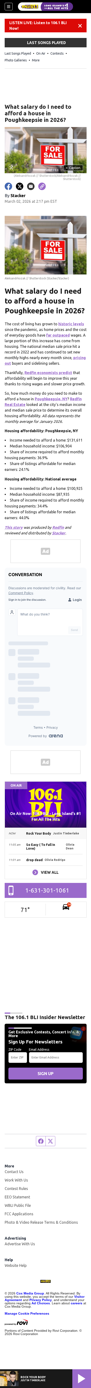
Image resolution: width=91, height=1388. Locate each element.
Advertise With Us (20, 1244)
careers (76, 1303)
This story (14, 527)
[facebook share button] (8, 186)
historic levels (71, 324)
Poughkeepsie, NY (51, 399)
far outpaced (58, 335)
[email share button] (31, 186)
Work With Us (16, 1180)
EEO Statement (17, 1197)
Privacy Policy (40, 1300)
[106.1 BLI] (46, 6)
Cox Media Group (30, 1293)
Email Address (39, 1049)
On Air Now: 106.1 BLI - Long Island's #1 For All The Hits (45, 816)
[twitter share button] (19, 186)
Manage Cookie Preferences (27, 1313)
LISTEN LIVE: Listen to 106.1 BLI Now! (38, 25)
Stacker (58, 533)
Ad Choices (41, 1303)
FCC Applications (19, 1214)
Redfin (58, 527)
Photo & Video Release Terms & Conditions (41, 1222)
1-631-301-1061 (47, 890)
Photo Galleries (16, 60)
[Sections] (9, 6)
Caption (73, 168)
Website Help (16, 1265)
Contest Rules (16, 1188)
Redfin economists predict (48, 373)
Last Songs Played (18, 53)
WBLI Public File (18, 1205)
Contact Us (14, 1172)
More (36, 60)
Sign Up (45, 1073)
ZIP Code (14, 1049)
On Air (40, 53)
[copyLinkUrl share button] (42, 186)
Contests (57, 53)
